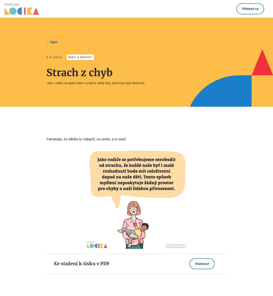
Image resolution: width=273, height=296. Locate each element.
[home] (21, 9)
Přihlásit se (250, 9)
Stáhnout (202, 264)
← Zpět (51, 42)
